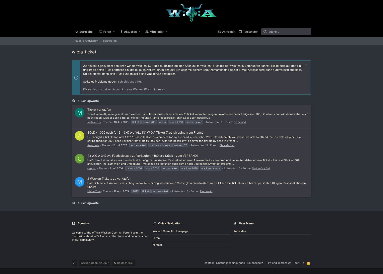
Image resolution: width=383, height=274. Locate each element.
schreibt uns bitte (129, 81)
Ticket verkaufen (99, 109)
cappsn (91, 168)
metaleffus (94, 122)
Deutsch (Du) (125, 262)
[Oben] (303, 263)
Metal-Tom (94, 191)
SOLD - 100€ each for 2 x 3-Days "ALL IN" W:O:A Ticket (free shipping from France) (145, 132)
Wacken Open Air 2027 (95, 262)
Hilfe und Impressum (278, 262)
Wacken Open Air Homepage (170, 231)
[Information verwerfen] (305, 66)
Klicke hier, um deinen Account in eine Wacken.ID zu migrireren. (124, 89)
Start (297, 262)
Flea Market (227, 145)
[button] (114, 31)
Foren (156, 238)
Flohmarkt (240, 122)
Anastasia (93, 145)
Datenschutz (255, 262)
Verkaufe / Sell (261, 168)
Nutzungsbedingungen (230, 262)
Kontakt (157, 244)
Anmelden (239, 231)
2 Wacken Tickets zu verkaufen (109, 178)
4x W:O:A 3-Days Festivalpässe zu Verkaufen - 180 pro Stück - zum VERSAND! (142, 156)
